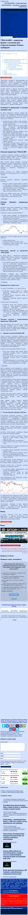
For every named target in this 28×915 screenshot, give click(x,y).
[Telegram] (13, 725)
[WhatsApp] (24, 725)
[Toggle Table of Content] (2, 57)
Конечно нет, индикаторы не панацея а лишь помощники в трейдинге (14, 573)
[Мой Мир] (10, 729)
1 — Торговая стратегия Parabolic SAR (14, 68)
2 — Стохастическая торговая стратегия (15, 69)
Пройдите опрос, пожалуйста (10, 74)
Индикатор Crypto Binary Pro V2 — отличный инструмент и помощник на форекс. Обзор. (11, 735)
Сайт (2, 758)
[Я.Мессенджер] (3, 725)
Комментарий (4, 742)
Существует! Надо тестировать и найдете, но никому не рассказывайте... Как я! (14, 588)
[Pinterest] (14, 729)
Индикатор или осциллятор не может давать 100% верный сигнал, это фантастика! (14, 584)
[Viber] (20, 725)
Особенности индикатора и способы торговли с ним (15, 59)
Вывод (5, 70)
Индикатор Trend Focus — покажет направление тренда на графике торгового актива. (12, 732)
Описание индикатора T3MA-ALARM (12, 60)
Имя (2, 753)
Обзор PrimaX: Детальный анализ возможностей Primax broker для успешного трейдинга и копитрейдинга (13, 836)
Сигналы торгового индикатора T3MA (12, 62)
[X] (17, 725)
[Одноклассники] (10, 725)
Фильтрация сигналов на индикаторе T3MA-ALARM (17, 63)
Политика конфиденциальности (11, 892)
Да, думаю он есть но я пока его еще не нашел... (13, 580)
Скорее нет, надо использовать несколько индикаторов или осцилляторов (13, 577)
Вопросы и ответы (8, 73)
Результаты (14, 598)
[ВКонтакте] (7, 725)
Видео (5, 72)
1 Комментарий (12, 812)
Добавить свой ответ (7, 591)
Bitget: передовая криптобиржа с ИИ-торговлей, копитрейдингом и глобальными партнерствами (15, 872)
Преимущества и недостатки (13, 64)
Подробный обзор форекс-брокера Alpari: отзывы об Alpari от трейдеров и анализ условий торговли (15, 807)
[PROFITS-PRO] (4, 1)
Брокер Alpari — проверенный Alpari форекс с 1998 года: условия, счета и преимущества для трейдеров (15, 821)
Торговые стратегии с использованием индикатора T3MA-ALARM (14, 66)
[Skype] (17, 729)
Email (2, 756)
